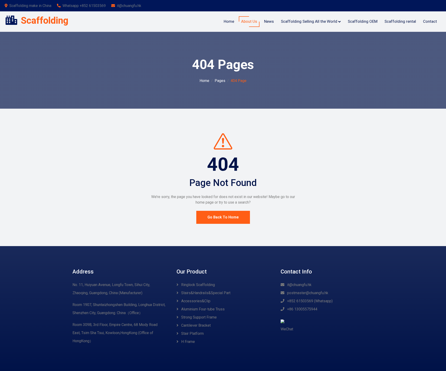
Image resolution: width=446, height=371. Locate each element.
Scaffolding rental (400, 21)
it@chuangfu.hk (129, 5)
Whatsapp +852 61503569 (84, 5)
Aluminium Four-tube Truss (202, 309)
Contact (430, 21)
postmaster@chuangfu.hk (307, 293)
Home (229, 21)
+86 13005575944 (301, 309)
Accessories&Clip (195, 301)
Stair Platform (192, 333)
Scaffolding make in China (30, 5)
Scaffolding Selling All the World (309, 21)
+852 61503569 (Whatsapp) (309, 301)
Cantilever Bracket (195, 325)
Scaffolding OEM (362, 21)
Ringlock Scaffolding (197, 285)
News (269, 21)
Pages (220, 80)
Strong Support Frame (198, 317)
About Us (249, 21)
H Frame (187, 341)
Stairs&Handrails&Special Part (205, 293)
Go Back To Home (223, 217)
